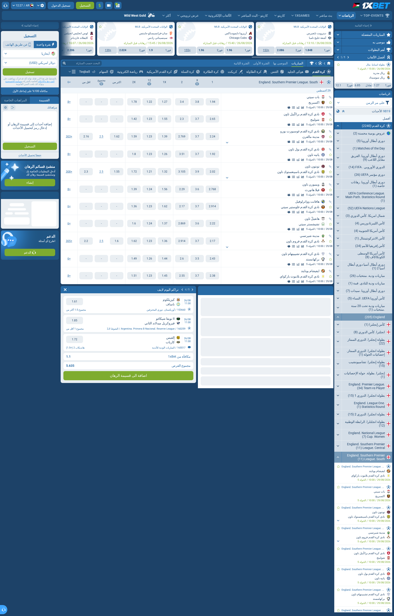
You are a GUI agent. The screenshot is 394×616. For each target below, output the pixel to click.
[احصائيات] (302, 107)
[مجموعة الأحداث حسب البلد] (338, 111)
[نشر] (338, 34)
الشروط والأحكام (46, 81)
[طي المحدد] (343, 111)
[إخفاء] (338, 125)
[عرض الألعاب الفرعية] (338, 520)
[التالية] (338, 57)
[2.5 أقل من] (86, 136)
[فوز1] (212, 101)
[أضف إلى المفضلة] (338, 64)
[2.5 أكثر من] (116, 136)
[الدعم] (5, 5)
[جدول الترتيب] (293, 107)
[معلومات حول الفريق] (289, 107)
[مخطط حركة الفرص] (298, 107)
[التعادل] (197, 101)
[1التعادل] (164, 101)
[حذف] (65, 289)
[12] (149, 101)
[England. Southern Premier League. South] (311, 63)
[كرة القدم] (320, 63)
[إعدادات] (40, 5)
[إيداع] (99, 5)
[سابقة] (348, 57)
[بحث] (64, 63)
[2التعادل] (134, 101)
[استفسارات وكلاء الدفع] (108, 5)
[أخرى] (72, 71)
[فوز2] (182, 101)
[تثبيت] (330, 97)
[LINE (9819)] (329, 63)
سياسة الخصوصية (13, 81)
